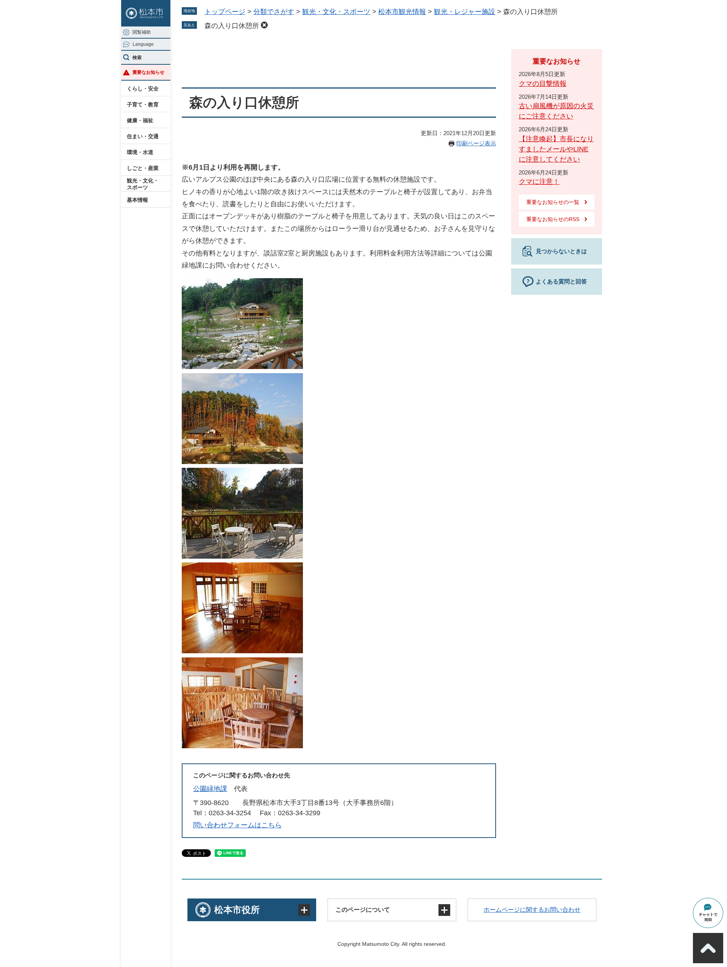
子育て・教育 (143, 104)
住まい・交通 (143, 136)
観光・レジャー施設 (464, 12)
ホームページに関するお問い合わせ (532, 909)
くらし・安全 (143, 89)
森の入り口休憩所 (231, 26)
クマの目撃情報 (542, 83)
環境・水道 (140, 152)
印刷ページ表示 (476, 143)
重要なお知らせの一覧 (552, 202)
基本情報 (137, 200)
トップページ (224, 12)
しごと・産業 (143, 168)
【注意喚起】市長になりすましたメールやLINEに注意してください (556, 149)
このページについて (362, 909)
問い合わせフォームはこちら (237, 825)
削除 (264, 25)
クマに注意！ (539, 181)
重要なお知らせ (148, 72)
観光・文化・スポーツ (143, 184)
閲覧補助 (142, 32)
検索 (137, 57)
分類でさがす (273, 12)
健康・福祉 (140, 120)
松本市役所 (237, 910)
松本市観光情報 (402, 12)
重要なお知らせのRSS (552, 219)
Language (143, 44)
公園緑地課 (210, 789)
